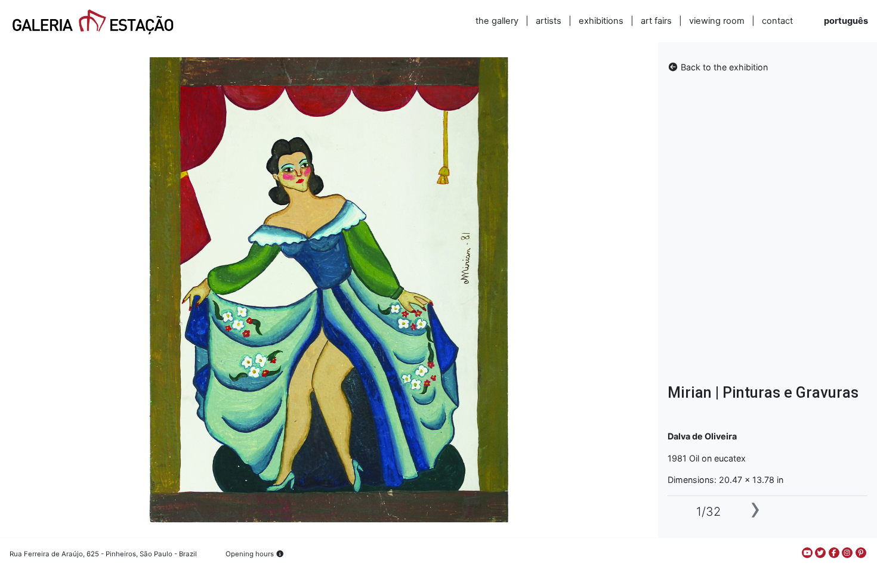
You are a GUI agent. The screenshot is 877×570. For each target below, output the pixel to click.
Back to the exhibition (723, 67)
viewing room (717, 21)
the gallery (496, 21)
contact (777, 21)
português (846, 21)
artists (548, 21)
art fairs (656, 21)
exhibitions (601, 21)
